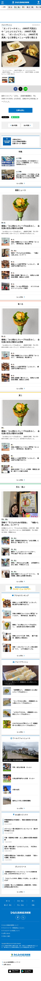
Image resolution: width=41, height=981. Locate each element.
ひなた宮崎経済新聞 (20, 2)
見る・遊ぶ (17, 7)
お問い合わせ (6, 933)
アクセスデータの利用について (11, 930)
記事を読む (20, 110)
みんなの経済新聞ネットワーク (20, 955)
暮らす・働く (30, 7)
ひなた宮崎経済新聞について (10, 925)
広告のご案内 (6, 936)
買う (23, 7)
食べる (10, 7)
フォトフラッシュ (6, 25)
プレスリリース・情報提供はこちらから (13, 928)
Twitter (23, 917)
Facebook (18, 917)
